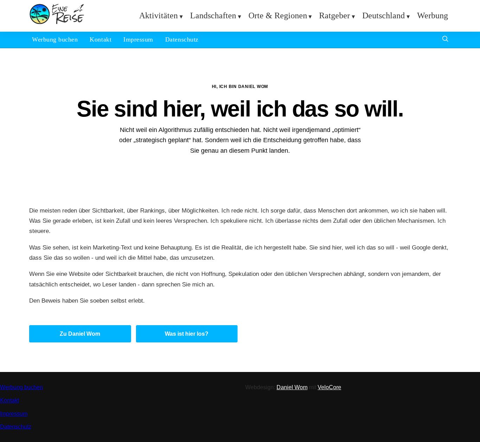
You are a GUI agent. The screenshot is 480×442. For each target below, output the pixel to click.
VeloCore (329, 387)
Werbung (432, 15)
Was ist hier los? (186, 334)
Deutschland (383, 15)
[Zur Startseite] (56, 23)
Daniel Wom (292, 387)
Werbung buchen (55, 39)
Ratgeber (334, 15)
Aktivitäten (158, 15)
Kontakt (100, 39)
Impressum (138, 39)
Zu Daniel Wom (80, 334)
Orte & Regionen (277, 15)
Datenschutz (182, 39)
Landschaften (213, 15)
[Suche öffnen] (445, 39)
